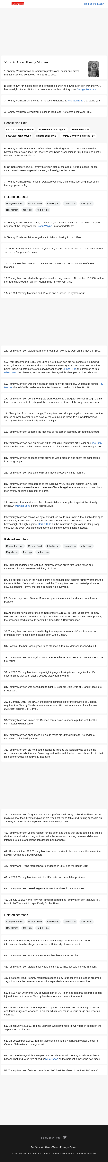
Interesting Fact (53, 129)
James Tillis (70, 203)
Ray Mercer (12, 210)
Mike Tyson (86, 203)
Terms (55, 1147)
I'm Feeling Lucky (94, 3)
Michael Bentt (75, 100)
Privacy (64, 1147)
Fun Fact (20, 129)
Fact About (18, 136)
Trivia (46, 136)
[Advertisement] (54, 31)
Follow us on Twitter (51, 1138)
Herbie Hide (43, 210)
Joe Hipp (27, 210)
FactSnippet (37, 1147)
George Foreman (86, 89)
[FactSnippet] (18, 4)
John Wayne (53, 203)
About (47, 1147)
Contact (73, 1147)
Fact (80, 129)
